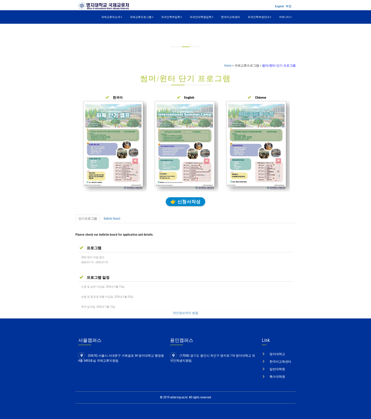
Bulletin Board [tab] (112, 218)
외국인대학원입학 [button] (200, 17)
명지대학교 (277, 354)
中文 (289, 6)
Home (227, 65)
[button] (114, 97)
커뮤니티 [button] (284, 17)
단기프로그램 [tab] (87, 218)
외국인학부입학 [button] (170, 17)
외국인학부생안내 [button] (258, 17)
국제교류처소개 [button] (110, 17)
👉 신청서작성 (185, 201)
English (279, 6)
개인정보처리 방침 (185, 313)
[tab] (185, 248)
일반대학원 (277, 369)
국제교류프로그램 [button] (140, 17)
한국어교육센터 (230, 17)
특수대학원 (277, 376)
